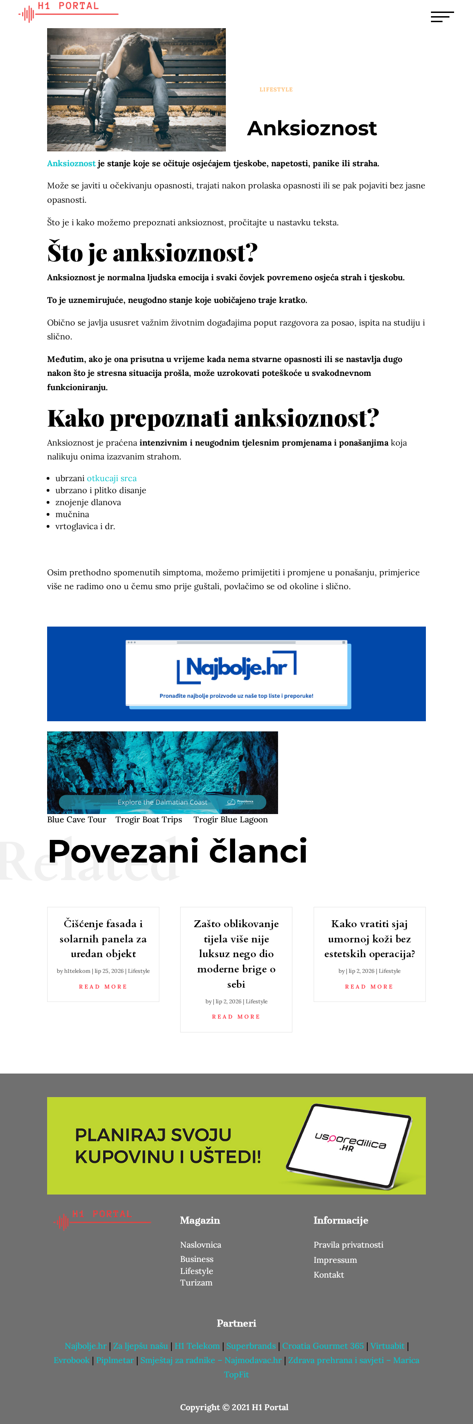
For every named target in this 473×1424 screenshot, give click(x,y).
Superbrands (251, 1345)
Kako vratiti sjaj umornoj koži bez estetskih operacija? (369, 939)
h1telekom (77, 970)
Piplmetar (114, 1360)
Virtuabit (387, 1345)
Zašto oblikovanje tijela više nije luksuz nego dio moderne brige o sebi (236, 954)
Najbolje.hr (86, 1345)
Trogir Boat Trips (148, 819)
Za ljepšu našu (140, 1345)
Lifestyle (276, 89)
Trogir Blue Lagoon (231, 819)
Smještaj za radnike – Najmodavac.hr (212, 1360)
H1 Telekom (197, 1345)
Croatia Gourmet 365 (323, 1345)
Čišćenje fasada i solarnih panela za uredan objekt (103, 939)
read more (103, 986)
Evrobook (72, 1360)
